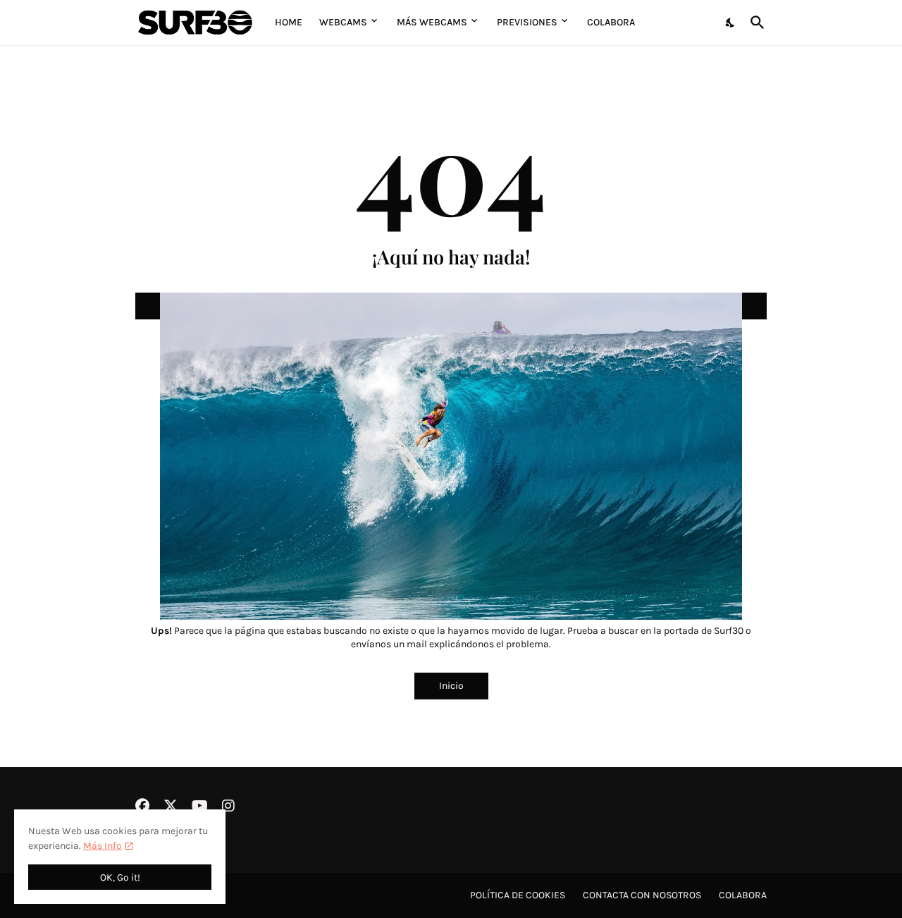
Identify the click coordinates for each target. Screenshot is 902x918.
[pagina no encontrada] (451, 306)
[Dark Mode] (731, 23)
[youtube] (200, 806)
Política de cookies (517, 895)
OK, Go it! (120, 877)
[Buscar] (755, 23)
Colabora (611, 22)
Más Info (102, 846)
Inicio (451, 686)
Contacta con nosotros (642, 895)
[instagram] (228, 806)
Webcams (343, 22)
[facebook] (142, 806)
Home (288, 22)
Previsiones (527, 22)
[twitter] (170, 806)
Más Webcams (432, 22)
